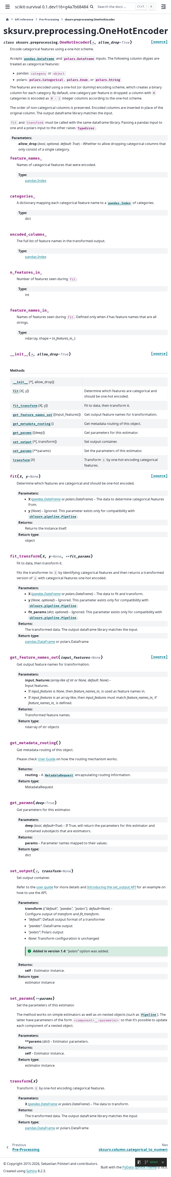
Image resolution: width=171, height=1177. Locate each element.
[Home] (7, 19)
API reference (24, 19)
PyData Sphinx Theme (139, 1167)
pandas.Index (35, 180)
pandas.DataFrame (40, 641)
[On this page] (163, 6)
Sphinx (31, 1171)
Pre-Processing (49, 19)
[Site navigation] (7, 6)
